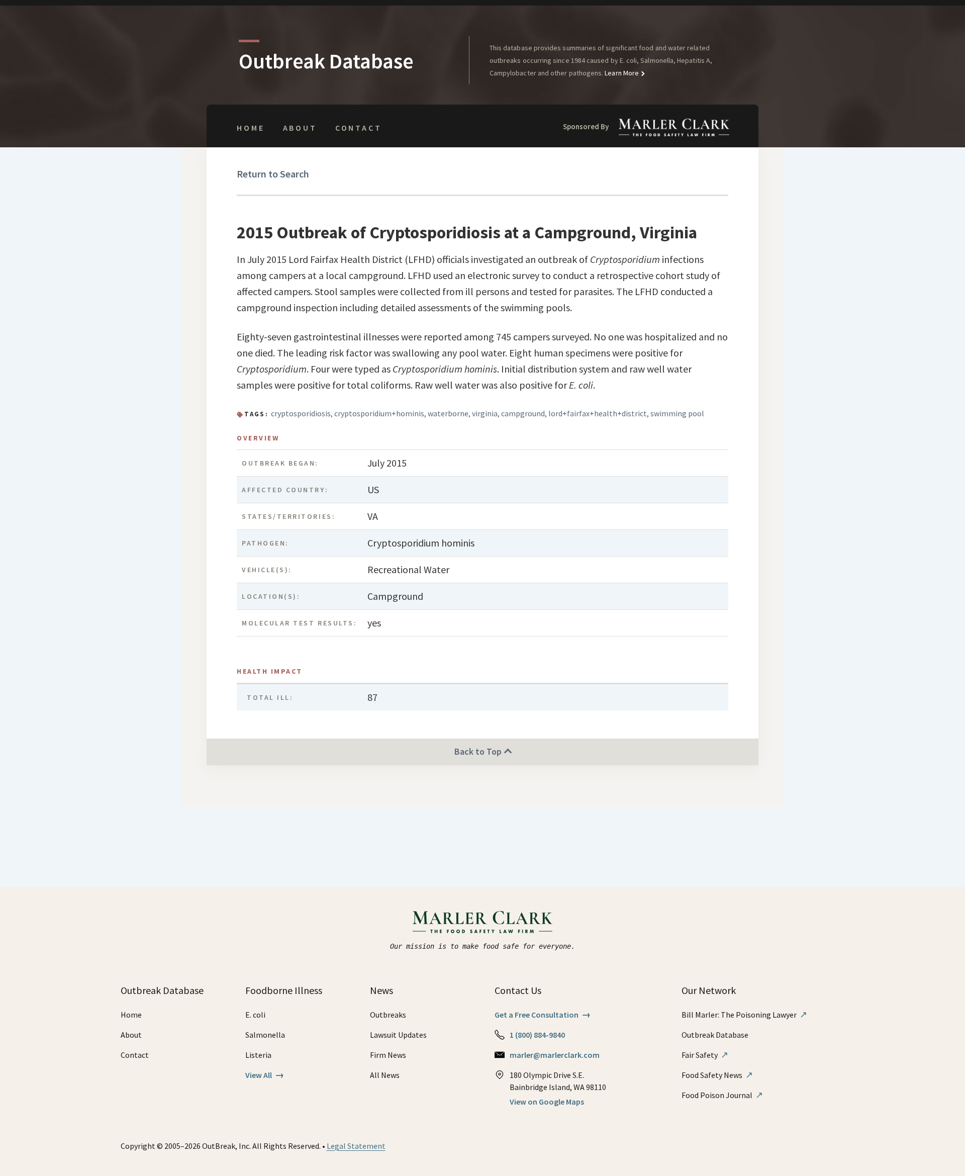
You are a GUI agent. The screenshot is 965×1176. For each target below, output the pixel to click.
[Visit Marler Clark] (483, 922)
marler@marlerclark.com (555, 1055)
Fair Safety (705, 1055)
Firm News (388, 1055)
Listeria (258, 1055)
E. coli (255, 1015)
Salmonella (265, 1035)
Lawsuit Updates (398, 1035)
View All (264, 1075)
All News (385, 1075)
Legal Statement (356, 1146)
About (300, 128)
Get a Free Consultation (543, 1015)
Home (250, 128)
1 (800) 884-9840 (537, 1035)
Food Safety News (717, 1075)
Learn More (621, 72)
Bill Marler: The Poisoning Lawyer (744, 1015)
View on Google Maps (547, 1102)
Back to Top (479, 751)
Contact (358, 128)
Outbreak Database (715, 1035)
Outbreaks (388, 1015)
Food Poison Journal (722, 1095)
